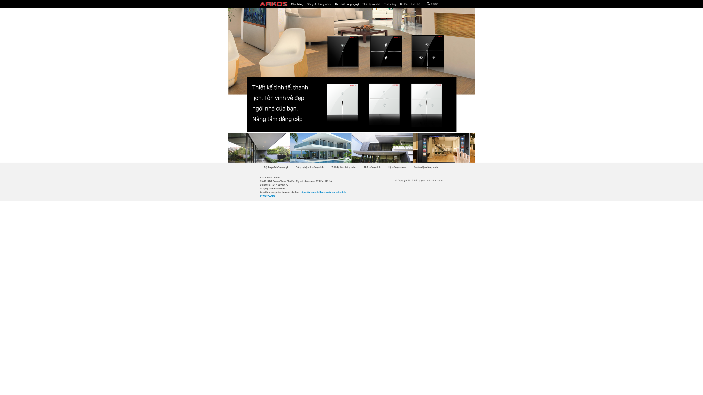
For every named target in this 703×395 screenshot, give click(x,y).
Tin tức (404, 4)
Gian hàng (297, 4)
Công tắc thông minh (319, 4)
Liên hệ (415, 4)
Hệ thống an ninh (397, 167)
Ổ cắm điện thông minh (426, 167)
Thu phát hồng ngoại (347, 4)
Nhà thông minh (372, 167)
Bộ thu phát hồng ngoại (276, 167)
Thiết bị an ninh (371, 4)
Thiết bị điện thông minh (344, 167)
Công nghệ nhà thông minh (309, 167)
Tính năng (390, 4)
